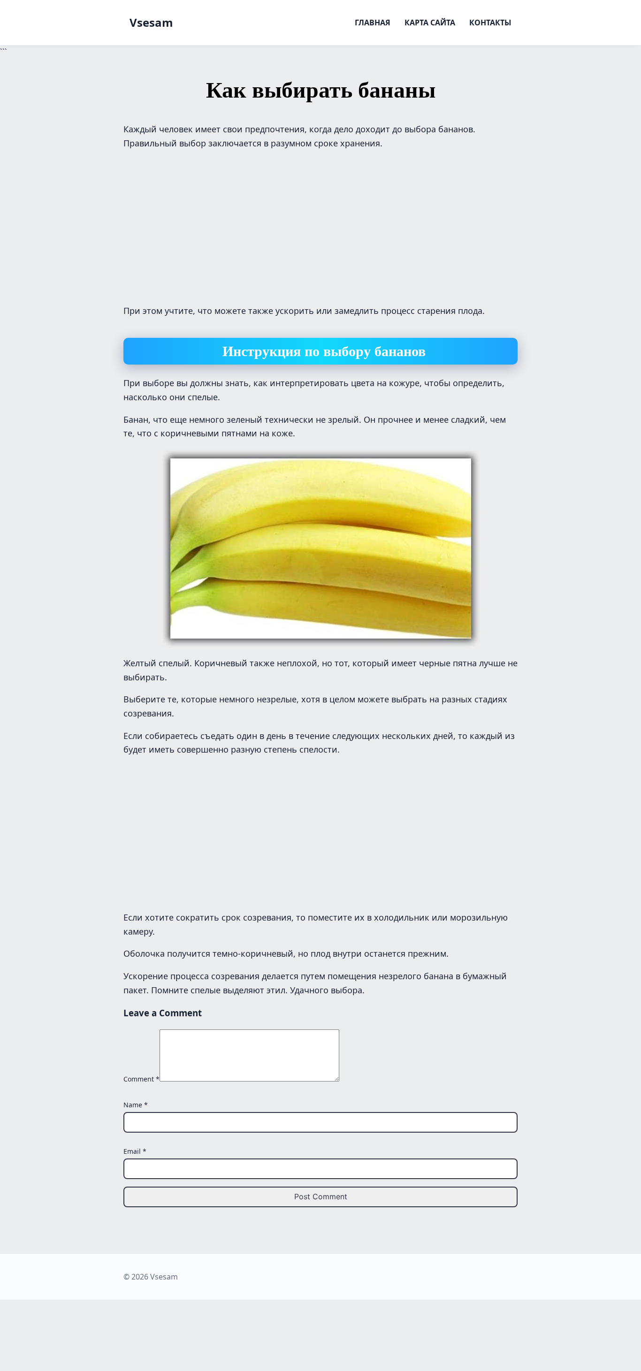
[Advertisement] (320, 224)
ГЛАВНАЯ (372, 22)
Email (134, 1151)
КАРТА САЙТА (429, 22)
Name (135, 1104)
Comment (141, 1078)
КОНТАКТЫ (490, 22)
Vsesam (151, 22)
